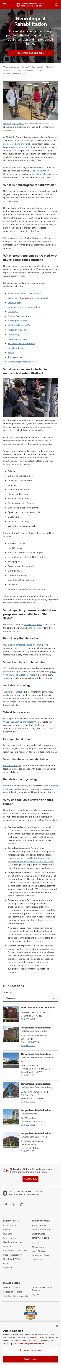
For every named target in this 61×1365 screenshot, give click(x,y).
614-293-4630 (28, 1019)
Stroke (11, 352)
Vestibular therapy (12, 765)
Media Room (38, 1247)
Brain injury (13, 297)
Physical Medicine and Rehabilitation (37, 67)
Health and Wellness (13, 1259)
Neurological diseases (13, 123)
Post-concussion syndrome (21, 343)
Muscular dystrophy (17, 329)
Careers (35, 1242)
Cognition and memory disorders (24, 307)
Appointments (10, 1225)
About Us (8, 1263)
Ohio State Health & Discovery (42, 1289)
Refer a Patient (39, 1225)
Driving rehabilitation (13, 745)
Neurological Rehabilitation (14, 73)
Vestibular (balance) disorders (22, 361)
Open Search (56, 4)
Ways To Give (38, 1251)
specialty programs (33, 624)
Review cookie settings (30, 1350)
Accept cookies (30, 1359)
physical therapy (17, 147)
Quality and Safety (41, 1255)
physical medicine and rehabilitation (20, 143)
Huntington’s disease (18, 320)
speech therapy (49, 217)
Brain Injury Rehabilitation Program (25, 644)
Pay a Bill (7, 1229)
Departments (38, 1233)
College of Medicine (12, 1291)
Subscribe (30, 1178)
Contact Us (37, 1259)
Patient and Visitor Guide (15, 1250)
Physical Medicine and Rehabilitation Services (22, 70)
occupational (31, 217)
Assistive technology (13, 691)
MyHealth (8, 1267)
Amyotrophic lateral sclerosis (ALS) (25, 293)
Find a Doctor (9, 1238)
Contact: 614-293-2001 (30, 53)
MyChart (7, 1233)
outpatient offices (40, 174)
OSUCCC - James (11, 1287)
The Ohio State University (15, 1296)
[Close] (57, 1326)
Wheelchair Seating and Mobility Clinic (21, 721)
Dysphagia (13, 311)
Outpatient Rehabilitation (36, 1027)
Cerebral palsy (14, 302)
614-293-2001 (28, 1045)
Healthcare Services (11, 67)
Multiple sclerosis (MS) (19, 325)
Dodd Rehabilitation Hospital (38, 1007)
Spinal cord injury (16, 348)
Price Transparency (12, 1254)
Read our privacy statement (31, 1343)
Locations (8, 1246)
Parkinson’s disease (17, 338)
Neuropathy (13, 334)
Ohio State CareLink (42, 1229)
